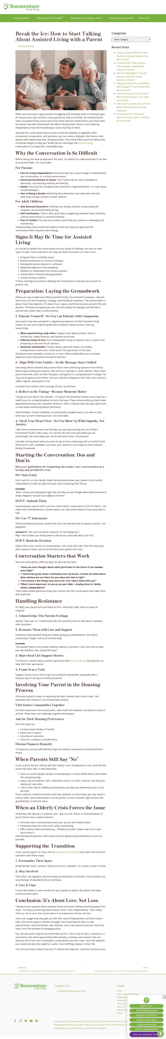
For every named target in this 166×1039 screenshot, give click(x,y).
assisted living (85, 142)
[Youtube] (31, 1021)
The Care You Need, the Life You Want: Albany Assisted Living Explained (133, 107)
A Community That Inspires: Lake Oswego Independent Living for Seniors (131, 66)
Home (119, 991)
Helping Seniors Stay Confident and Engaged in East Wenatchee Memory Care (133, 87)
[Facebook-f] (15, 1021)
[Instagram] (20, 1021)
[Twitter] (25, 1021)
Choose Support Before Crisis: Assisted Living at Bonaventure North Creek (132, 56)
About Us (144, 18)
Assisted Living (26, 46)
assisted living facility (67, 852)
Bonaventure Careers (121, 18)
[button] (164, 997)
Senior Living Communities (128, 994)
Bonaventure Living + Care (86, 18)
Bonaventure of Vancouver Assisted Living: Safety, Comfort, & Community (133, 117)
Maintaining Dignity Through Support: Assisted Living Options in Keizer (131, 76)
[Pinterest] (36, 1021)
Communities (21, 18)
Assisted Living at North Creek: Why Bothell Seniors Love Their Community (132, 97)
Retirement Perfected (50, 18)
